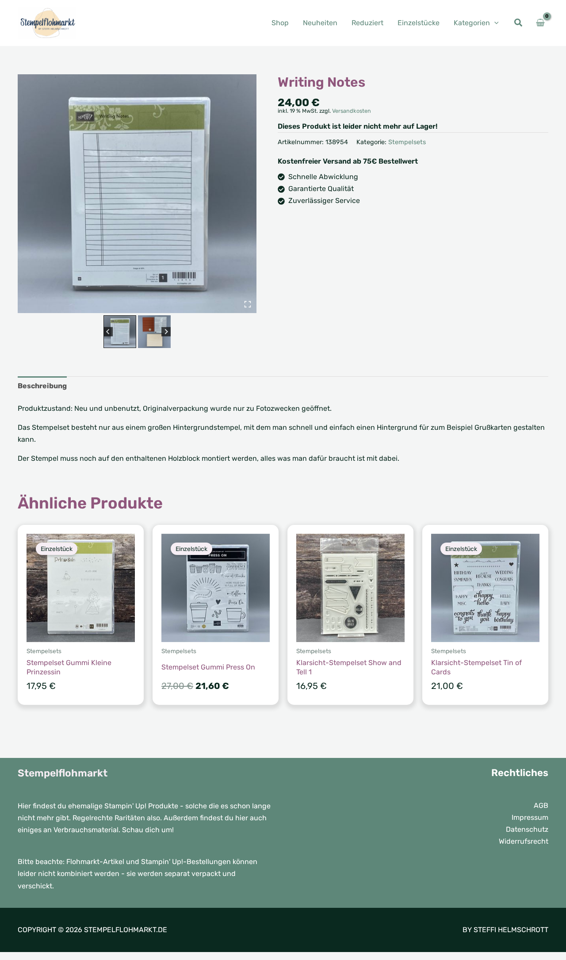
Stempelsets (407, 142)
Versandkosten (351, 110)
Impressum (530, 817)
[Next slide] (166, 331)
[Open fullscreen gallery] (247, 304)
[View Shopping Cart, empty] (540, 23)
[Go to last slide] (108, 331)
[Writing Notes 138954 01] (137, 193)
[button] (494, 23)
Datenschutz (527, 829)
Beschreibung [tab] (42, 386)
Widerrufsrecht (523, 841)
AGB (541, 805)
